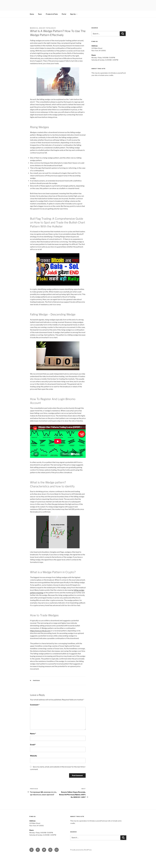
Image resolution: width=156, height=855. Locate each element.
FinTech (36, 680)
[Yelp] (31, 850)
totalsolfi (51, 28)
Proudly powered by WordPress (81, 850)
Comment (34, 705)
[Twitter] (44, 850)
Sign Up (73, 14)
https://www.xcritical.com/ (40, 631)
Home (32, 14)
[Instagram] (50, 850)
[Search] (123, 33)
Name (33, 734)
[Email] (56, 850)
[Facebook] (38, 850)
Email (33, 745)
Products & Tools (52, 14)
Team (40, 14)
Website (33, 756)
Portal (64, 14)
